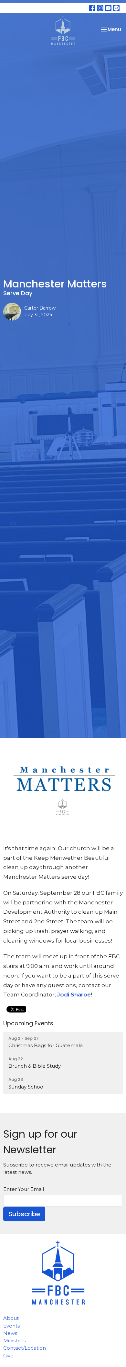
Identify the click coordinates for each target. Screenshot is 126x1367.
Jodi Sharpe (74, 994)
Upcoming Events (28, 1023)
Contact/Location (24, 1348)
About (11, 1318)
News (10, 1333)
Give (8, 1356)
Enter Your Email (23, 1189)
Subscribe (24, 1213)
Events (11, 1326)
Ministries (14, 1340)
